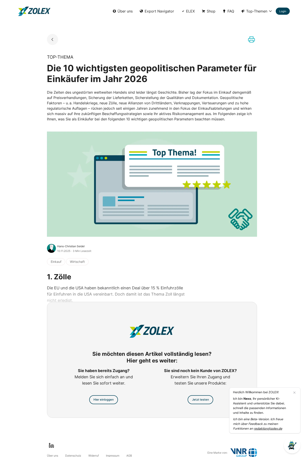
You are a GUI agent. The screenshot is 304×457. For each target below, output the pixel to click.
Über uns (125, 11)
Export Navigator (159, 11)
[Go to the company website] (243, 452)
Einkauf (56, 261)
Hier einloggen (103, 399)
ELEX (190, 11)
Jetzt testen (200, 399)
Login (282, 11)
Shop (211, 11)
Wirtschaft (77, 261)
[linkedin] (51, 445)
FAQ (230, 11)
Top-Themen (256, 11)
